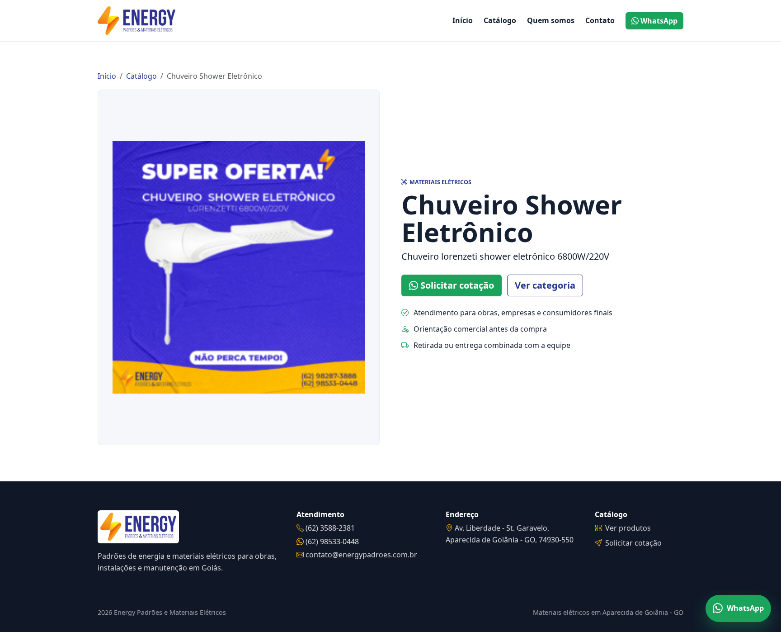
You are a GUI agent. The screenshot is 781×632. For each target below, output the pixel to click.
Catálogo (500, 20)
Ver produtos (628, 528)
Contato (600, 20)
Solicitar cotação (456, 285)
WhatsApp (658, 21)
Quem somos (550, 20)
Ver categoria (545, 285)
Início (462, 20)
